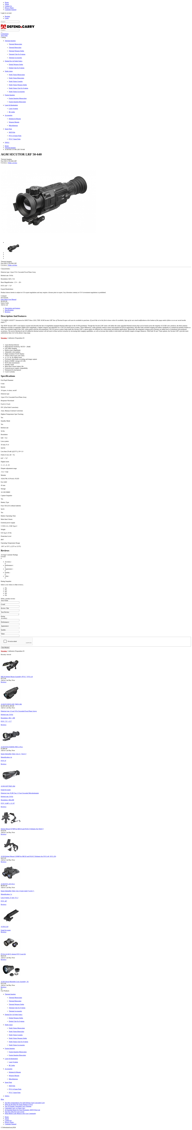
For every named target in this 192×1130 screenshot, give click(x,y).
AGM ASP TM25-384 (8, 786)
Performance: (5, 622)
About (7, 4)
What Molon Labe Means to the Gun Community (20, 1113)
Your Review (5, 612)
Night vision (9, 71)
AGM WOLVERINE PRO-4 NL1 (12, 747)
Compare (4, 296)
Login (7, 18)
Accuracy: (4, 618)
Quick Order (5, 303)
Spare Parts (8, 129)
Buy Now (12, 680)
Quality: (3, 630)
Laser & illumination (11, 105)
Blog (2, 1099)
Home (7, 2)
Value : (7, 576)
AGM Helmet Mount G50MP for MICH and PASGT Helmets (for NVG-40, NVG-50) (28, 856)
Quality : (7, 572)
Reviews (3, 682)
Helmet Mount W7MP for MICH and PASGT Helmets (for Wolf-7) (22, 829)
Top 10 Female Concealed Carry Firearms (18, 1106)
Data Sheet (4, 299)
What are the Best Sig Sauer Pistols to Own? (19, 1104)
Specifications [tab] (9, 310)
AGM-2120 (4, 926)
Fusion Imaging (10, 95)
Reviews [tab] (7, 312)
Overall (3, 556)
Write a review (12, 163)
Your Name (4, 600)
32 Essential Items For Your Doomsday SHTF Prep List (22, 1110)
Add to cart (4, 305)
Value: (3, 634)
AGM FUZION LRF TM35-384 (11, 704)
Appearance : (9, 569)
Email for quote (6, 790)
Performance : (9, 565)
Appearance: (5, 626)
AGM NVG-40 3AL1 (8, 884)
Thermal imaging (10, 41)
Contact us (8, 1120)
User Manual (12, 299)
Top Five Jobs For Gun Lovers (14, 1112)
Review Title (5, 608)
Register (7, 16)
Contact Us (8, 6)
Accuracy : (8, 562)
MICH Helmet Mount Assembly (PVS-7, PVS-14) (17, 677)
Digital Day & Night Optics (13, 61)
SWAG (7, 142)
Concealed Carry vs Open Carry (15, 1108)
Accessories (8, 115)
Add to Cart (4, 680)
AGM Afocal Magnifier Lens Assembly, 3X (15, 981)
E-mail (3, 604)
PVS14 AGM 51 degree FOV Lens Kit (13, 954)
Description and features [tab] (12, 308)
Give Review (5, 647)
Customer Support (10, 9)
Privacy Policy (9, 8)
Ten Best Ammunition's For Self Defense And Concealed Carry (25, 1103)
